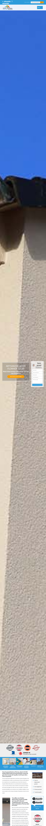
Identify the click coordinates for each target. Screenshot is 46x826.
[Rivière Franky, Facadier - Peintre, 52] (7, 7)
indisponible (7, 1)
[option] (23, 413)
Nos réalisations (16, 376)
